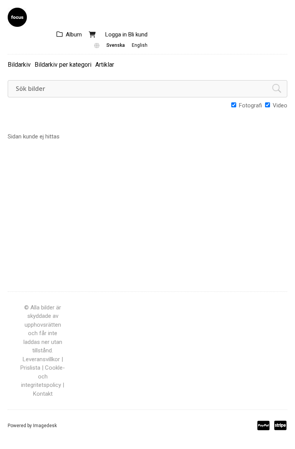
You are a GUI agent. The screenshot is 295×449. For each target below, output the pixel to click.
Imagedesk (45, 425)
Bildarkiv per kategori (63, 64)
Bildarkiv (19, 64)
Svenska (115, 45)
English (140, 45)
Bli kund (138, 34)
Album (74, 34)
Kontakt (43, 393)
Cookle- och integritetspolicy (43, 376)
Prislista (30, 367)
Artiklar (104, 64)
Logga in (116, 34)
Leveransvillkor (41, 359)
